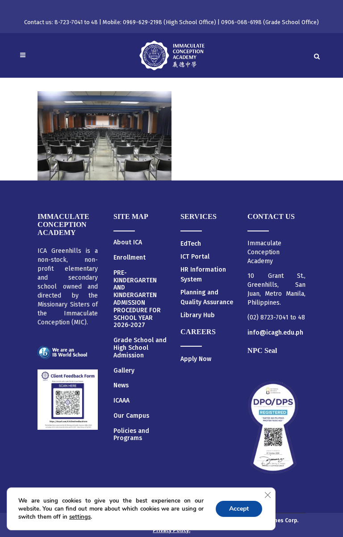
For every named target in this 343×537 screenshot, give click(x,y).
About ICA (127, 242)
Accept (239, 508)
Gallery (123, 370)
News (121, 385)
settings (80, 517)
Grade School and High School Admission (140, 348)
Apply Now (195, 359)
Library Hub (197, 315)
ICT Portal (194, 256)
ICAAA (121, 400)
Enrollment (129, 257)
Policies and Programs (131, 435)
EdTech (190, 244)
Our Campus (131, 416)
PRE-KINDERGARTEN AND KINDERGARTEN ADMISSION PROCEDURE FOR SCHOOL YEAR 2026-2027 (137, 299)
